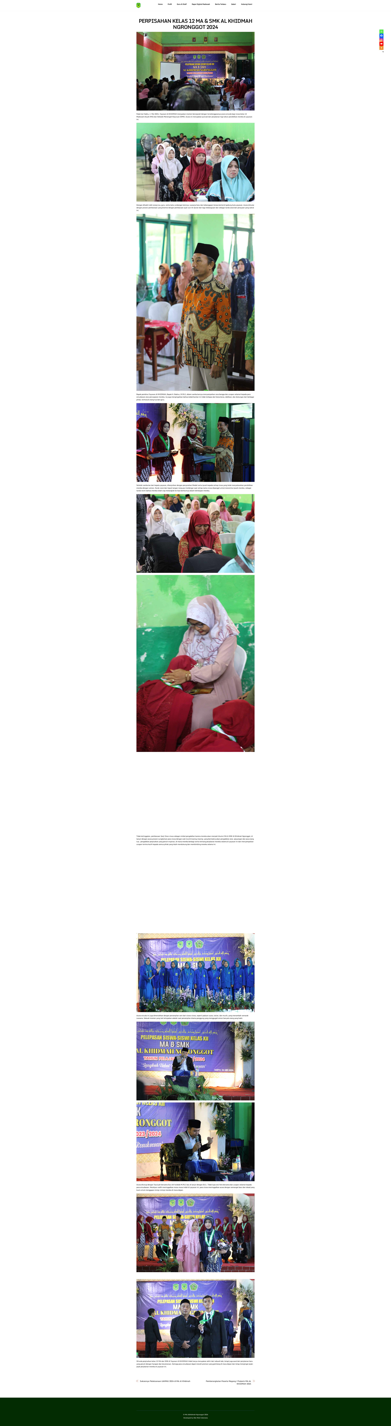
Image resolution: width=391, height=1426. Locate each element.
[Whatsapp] (381, 32)
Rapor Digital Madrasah (201, 4)
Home (160, 4)
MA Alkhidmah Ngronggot (194, 1414)
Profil (170, 4)
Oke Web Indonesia (201, 1418)
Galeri (233, 4)
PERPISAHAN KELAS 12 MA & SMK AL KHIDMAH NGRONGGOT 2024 (195, 24)
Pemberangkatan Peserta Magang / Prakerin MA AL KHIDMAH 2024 (228, 1382)
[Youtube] (381, 44)
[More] (381, 48)
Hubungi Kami (246, 4)
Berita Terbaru (220, 4)
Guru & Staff (182, 4)
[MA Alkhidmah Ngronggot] (138, 7)
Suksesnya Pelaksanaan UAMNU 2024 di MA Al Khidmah (165, 1381)
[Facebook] (381, 36)
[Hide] (383, 52)
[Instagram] (381, 40)
